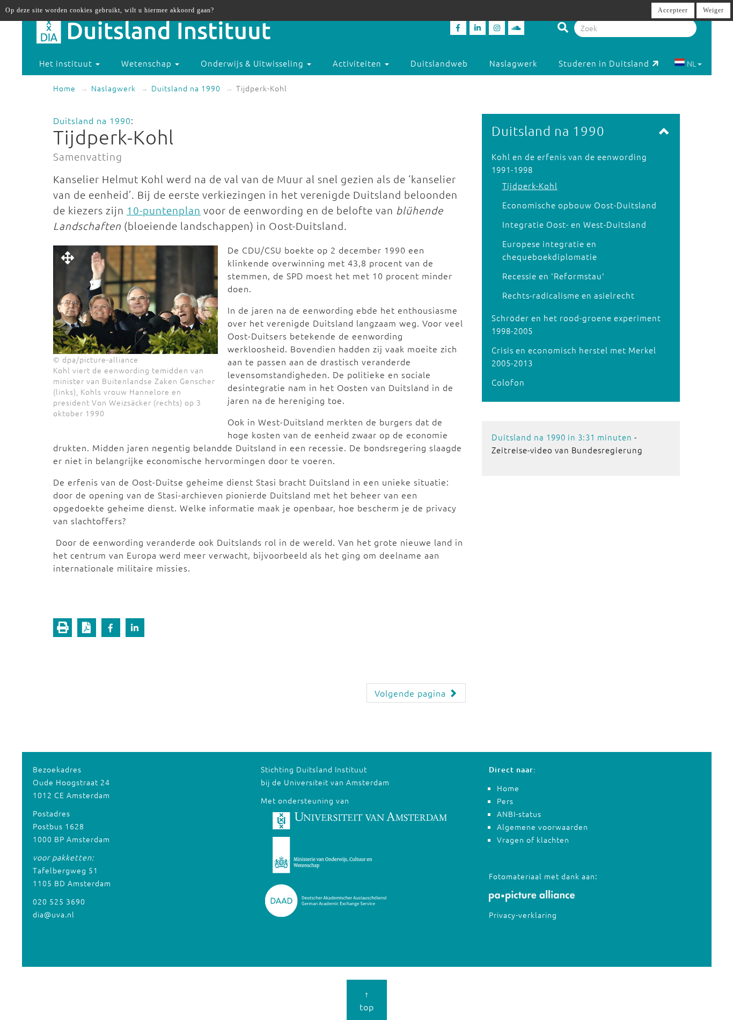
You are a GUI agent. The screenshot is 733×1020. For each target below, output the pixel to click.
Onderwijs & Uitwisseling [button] (253, 63)
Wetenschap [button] (147, 63)
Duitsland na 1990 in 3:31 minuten (562, 437)
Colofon (508, 382)
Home (64, 88)
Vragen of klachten (533, 839)
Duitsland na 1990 (186, 88)
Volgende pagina (412, 693)
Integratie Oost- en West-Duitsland (574, 224)
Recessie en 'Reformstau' (553, 275)
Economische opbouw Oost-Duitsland (579, 205)
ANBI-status (519, 813)
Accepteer (673, 10)
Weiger (713, 10)
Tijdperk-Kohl (530, 185)
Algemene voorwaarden (542, 826)
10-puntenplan (164, 210)
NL (691, 63)
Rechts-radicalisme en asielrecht (568, 295)
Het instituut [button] (66, 63)
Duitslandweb (439, 63)
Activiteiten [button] (358, 63)
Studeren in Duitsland (604, 63)
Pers (505, 800)
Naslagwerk (513, 63)
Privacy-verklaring (523, 914)
